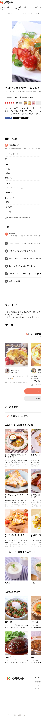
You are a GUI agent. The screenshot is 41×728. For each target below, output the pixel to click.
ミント (9, 212)
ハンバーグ (9, 657)
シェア (9, 117)
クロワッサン (10, 154)
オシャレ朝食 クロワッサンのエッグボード (16, 456)
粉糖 (8, 202)
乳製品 (7, 582)
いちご (9, 207)
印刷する (25, 117)
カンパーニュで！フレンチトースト (16, 536)
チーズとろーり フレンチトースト (16, 496)
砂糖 (8, 173)
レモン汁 (10, 192)
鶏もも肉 (8, 622)
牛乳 (8, 169)
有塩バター (9, 178)
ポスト (17, 117)
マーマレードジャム (14, 188)
